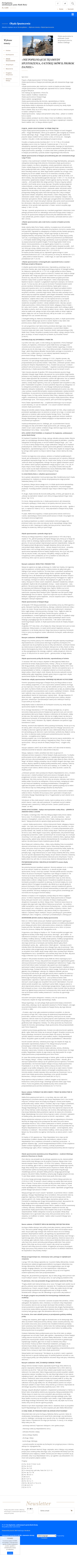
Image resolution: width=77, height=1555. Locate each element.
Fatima (8, 50)
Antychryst (9, 65)
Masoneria (9, 69)
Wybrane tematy (34, 27)
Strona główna (22, 27)
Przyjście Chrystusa (9, 74)
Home (61, 9)
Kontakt (71, 9)
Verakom (27, 1530)
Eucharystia (10, 54)
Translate (44, 1538)
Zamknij (10, 1553)
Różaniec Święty (9, 79)
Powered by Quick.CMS (9, 1530)
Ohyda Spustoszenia (47, 27)
